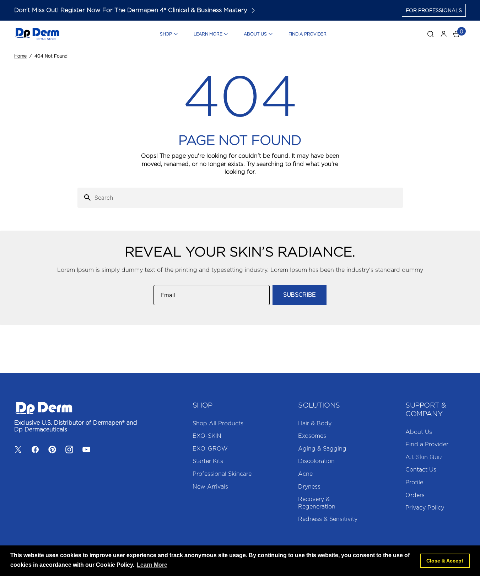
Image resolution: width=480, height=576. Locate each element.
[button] (444, 34)
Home (20, 56)
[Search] (84, 198)
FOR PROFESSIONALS (434, 10)
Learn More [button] (152, 565)
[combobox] (247, 198)
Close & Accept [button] (444, 561)
